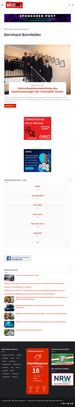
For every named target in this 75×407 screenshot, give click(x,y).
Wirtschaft (14, 377)
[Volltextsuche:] (73, 6)
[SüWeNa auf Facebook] (18, 261)
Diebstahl (19, 355)
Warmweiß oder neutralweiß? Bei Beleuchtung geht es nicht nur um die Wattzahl (41, 322)
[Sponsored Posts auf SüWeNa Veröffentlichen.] (37, 18)
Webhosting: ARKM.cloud (56, 400)
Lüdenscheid (12, 361)
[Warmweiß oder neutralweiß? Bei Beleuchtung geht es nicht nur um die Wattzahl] (9, 324)
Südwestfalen (5, 373)
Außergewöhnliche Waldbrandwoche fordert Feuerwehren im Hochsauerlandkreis (29, 294)
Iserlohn (4, 361)
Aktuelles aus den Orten (8, 355)
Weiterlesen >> (10, 105)
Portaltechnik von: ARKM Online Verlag (37, 400)
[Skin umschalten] (69, 6)
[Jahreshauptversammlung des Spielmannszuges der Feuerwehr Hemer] (37, 70)
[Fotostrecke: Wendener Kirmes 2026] (9, 277)
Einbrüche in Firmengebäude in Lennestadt (17, 287)
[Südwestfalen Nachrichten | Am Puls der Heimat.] (14, 5)
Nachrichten (5, 367)
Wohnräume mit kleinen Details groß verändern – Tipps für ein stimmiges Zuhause (41, 313)
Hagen (12, 358)
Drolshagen (5, 358)
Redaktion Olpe (37, 85)
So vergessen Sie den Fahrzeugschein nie (29, 330)
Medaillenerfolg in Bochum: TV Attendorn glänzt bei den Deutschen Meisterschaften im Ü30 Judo (34, 290)
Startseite (9, 29)
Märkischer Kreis (17, 364)
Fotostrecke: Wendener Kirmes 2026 (27, 275)
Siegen (12, 370)
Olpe (12, 367)
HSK (18, 358)
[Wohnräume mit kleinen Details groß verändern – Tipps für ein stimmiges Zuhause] (9, 316)
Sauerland (5, 370)
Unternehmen (15, 373)
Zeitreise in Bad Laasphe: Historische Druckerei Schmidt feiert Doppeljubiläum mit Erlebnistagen (34, 283)
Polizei (17, 367)
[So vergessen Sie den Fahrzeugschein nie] (9, 332)
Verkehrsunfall (6, 377)
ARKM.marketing (37, 12)
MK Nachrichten (6, 364)
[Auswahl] (2, 6)
